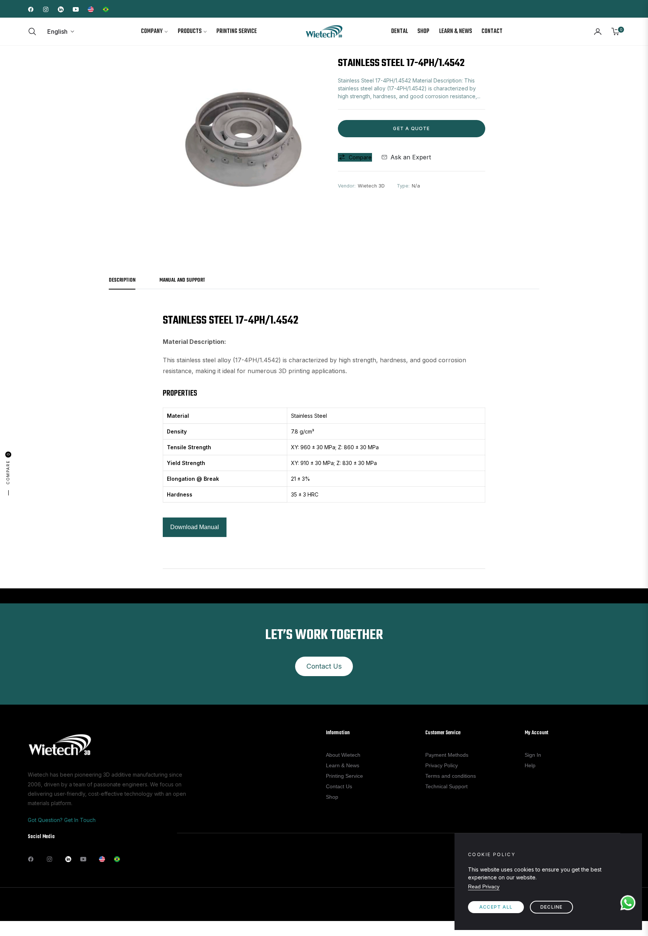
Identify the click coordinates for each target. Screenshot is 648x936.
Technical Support (446, 786)
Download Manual (194, 527)
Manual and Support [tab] (182, 281)
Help (530, 765)
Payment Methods (446, 755)
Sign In (533, 755)
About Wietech (343, 755)
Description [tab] (122, 281)
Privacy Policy (441, 765)
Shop (332, 797)
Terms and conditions (450, 776)
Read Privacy (484, 887)
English (57, 31)
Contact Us (324, 666)
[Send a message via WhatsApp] (628, 903)
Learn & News (342, 765)
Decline (551, 907)
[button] (34, 31)
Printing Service (344, 776)
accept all (496, 907)
